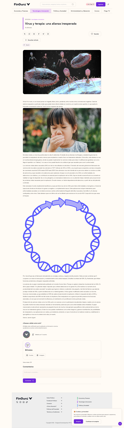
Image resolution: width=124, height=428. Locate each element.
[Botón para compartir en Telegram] (43, 34)
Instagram (41, 355)
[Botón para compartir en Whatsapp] (29, 34)
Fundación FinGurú (52, 400)
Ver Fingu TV (91, 4)
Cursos (97, 11)
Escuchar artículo (33, 40)
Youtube (31, 355)
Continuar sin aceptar (92, 421)
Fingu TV (107, 11)
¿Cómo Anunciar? (51, 406)
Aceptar (78, 421)
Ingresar (100, 4)
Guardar (96, 34)
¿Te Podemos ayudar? (120, 423)
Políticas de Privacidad (53, 409)
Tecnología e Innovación (41, 11)
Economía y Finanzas (21, 11)
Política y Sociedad (59, 11)
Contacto (49, 403)
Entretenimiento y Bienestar (80, 11)
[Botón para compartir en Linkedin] (34, 34)
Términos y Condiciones (53, 412)
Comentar (28, 380)
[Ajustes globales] (108, 4)
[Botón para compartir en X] (24, 34)
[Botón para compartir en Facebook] (38, 34)
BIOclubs (29, 27)
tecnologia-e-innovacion (38, 19)
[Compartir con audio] (48, 34)
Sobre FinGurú (50, 398)
